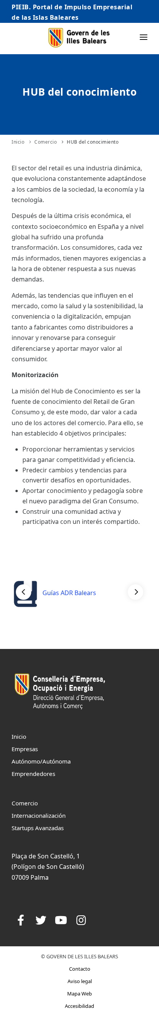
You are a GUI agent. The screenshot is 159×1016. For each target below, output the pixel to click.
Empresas (25, 749)
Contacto (79, 968)
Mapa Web (79, 993)
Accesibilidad (79, 1005)
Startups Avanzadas (38, 828)
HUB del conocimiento (92, 142)
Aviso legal (80, 981)
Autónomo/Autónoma (41, 761)
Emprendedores (33, 773)
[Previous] (23, 592)
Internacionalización (39, 815)
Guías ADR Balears (68, 593)
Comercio (45, 142)
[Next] (135, 592)
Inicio (18, 142)
